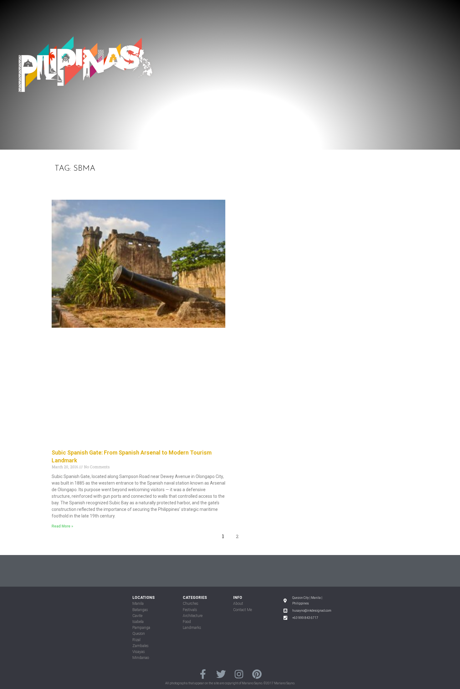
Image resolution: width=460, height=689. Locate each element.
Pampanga (141, 627)
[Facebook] (203, 674)
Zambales (140, 646)
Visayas (138, 652)
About (238, 603)
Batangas (140, 610)
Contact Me (242, 610)
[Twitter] (221, 674)
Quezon (138, 633)
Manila (138, 603)
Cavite (137, 616)
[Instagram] (239, 674)
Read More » (62, 526)
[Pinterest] (256, 674)
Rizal (136, 640)
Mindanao (140, 658)
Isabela (138, 622)
